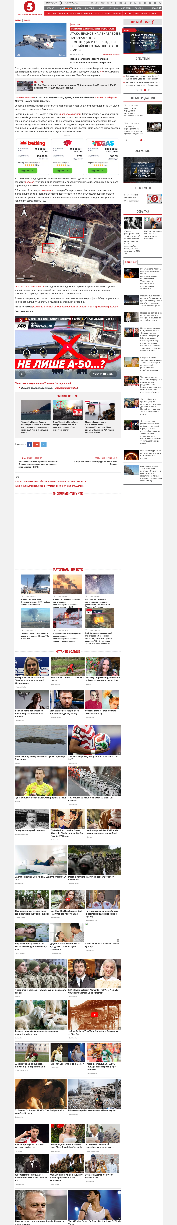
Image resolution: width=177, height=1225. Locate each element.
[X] (140, 3)
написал (29, 182)
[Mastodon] (145, 3)
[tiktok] (125, 3)
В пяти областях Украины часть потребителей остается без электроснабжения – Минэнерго (141, 85)
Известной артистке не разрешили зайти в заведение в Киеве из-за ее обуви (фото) (151, 316)
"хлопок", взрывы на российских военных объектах (40, 481)
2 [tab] (152, 53)
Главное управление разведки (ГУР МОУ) (35, 486)
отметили (46, 190)
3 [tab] (145, 90)
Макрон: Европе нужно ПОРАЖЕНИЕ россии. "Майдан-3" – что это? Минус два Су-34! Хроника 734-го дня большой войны (99, 427)
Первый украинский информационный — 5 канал (29, 8)
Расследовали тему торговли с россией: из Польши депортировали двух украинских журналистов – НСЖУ (38, 464)
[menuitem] (50, 8)
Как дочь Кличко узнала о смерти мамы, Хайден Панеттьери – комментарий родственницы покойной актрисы (151, 364)
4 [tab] (149, 90)
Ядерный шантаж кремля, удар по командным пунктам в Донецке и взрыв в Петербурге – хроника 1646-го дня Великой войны (150, 406)
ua (108, 3)
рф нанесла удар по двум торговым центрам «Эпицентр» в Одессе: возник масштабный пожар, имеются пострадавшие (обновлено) (151, 473)
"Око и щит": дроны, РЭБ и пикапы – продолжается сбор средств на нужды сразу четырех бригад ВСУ (134, 132)
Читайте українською (112, 53)
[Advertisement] (68, 156)
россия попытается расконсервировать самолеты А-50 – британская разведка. (75, 306)
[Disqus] (68, 533)
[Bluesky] (150, 3)
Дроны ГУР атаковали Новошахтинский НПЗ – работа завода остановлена (35, 602)
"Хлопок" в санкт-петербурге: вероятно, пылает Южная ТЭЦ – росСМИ (35, 636)
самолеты (81, 481)
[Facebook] (115, 3)
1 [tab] (133, 53)
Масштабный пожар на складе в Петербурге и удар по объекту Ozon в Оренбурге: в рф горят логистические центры (151, 301)
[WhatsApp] (135, 3)
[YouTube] (155, 3)
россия (71, 481)
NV (101, 71)
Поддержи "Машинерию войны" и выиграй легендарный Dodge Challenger (134, 112)
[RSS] (159, 3)
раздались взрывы (70, 114)
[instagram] (120, 3)
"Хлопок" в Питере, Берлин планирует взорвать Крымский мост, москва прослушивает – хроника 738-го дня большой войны (35, 427)
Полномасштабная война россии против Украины (93, 29)
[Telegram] (130, 3)
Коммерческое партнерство (131, 196)
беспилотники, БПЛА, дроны (70, 486)
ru (111, 3)
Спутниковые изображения (30, 286)
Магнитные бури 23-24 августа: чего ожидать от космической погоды (150, 454)
